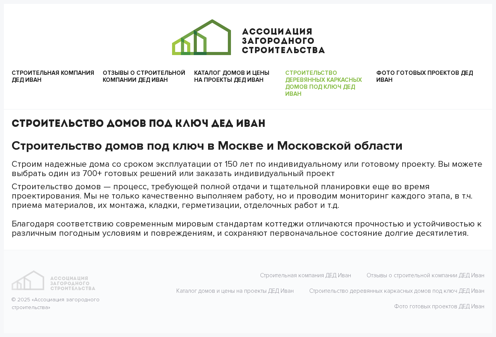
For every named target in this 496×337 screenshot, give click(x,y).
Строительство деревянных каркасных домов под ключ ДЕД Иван (323, 83)
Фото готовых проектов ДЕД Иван (424, 76)
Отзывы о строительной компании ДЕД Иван (144, 76)
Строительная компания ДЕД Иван (53, 76)
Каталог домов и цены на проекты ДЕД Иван (231, 76)
